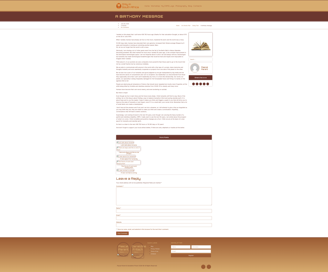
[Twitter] (210, 6)
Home (147, 6)
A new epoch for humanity (129, 159)
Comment (120, 186)
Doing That (195, 25)
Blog (190, 6)
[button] (193, 84)
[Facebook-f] (203, 267)
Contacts (197, 6)
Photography (181, 6)
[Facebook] (205, 6)
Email (118, 215)
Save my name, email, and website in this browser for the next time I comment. (143, 229)
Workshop (155, 6)
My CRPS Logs (167, 6)
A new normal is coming (129, 173)
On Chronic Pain (185, 25)
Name (118, 208)
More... (122, 252)
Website (118, 222)
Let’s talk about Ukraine (129, 145)
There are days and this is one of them (129, 153)
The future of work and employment (128, 166)
